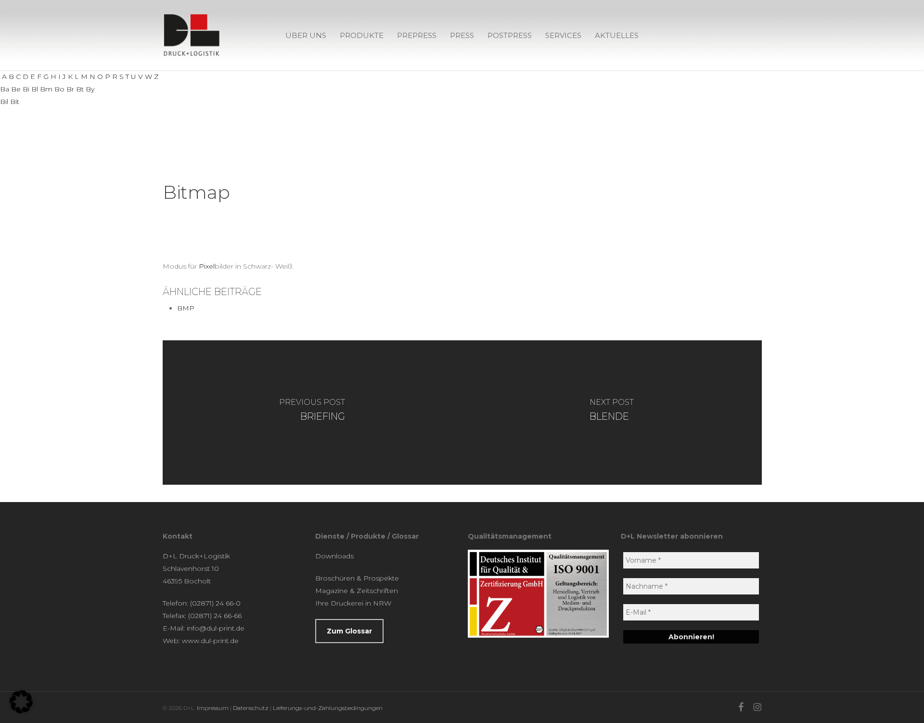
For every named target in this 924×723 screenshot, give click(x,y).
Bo (59, 89)
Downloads (334, 556)
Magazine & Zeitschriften (356, 590)
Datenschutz (251, 707)
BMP (185, 308)
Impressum (213, 707)
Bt (80, 89)
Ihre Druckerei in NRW (353, 603)
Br (70, 89)
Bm (46, 89)
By (90, 89)
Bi (26, 89)
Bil (4, 101)
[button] (349, 631)
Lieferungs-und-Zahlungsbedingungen (328, 707)
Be (16, 89)
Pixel (207, 266)
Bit (14, 101)
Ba (4, 89)
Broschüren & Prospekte (357, 578)
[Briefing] (312, 412)
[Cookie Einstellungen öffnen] (21, 711)
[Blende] (612, 412)
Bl (34, 89)
